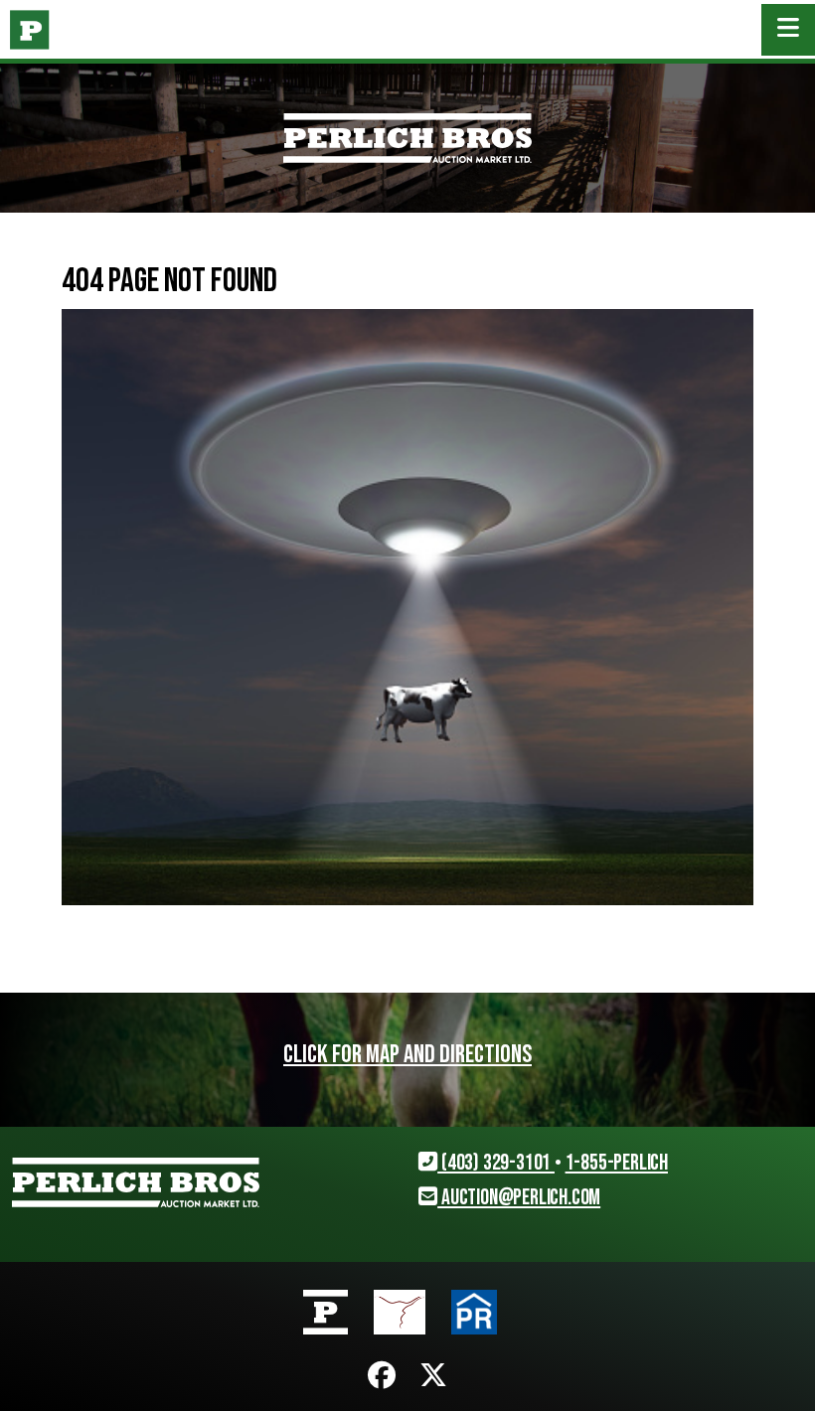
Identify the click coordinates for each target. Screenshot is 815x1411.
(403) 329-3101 (496, 1163)
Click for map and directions (407, 1054)
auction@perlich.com (518, 1197)
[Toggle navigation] (788, 30)
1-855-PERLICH (617, 1163)
